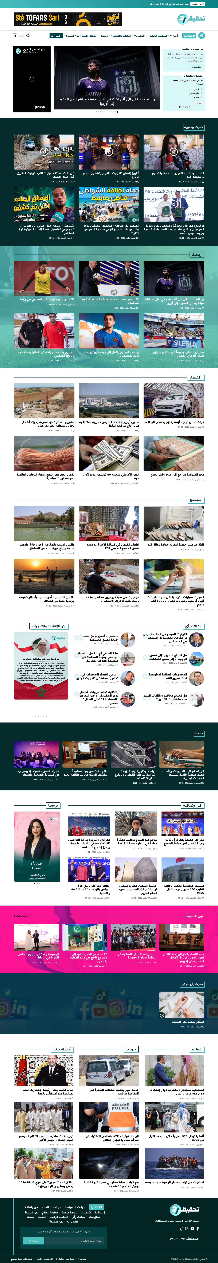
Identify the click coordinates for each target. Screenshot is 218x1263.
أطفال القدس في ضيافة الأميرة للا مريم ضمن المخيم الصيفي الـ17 (113, 546)
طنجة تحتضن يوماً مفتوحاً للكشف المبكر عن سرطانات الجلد (85, 772)
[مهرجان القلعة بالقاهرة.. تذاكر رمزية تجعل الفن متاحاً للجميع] (182, 823)
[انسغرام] (186, 1229)
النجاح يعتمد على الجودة (188, 1022)
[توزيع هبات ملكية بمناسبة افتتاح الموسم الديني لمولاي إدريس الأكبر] (43, 1117)
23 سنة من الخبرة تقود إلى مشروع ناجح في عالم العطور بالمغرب (88, 957)
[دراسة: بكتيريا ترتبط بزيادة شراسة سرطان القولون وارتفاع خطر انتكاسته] (133, 754)
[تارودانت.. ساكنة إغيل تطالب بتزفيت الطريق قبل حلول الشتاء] (44, 152)
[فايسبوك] (197, 1229)
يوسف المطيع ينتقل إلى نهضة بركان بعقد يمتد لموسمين (111, 353)
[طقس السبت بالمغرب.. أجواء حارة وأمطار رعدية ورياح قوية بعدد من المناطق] (44, 523)
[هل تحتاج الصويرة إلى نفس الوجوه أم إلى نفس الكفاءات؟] (196, 659)
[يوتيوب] (192, 1229)
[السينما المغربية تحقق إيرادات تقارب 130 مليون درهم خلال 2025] (182, 869)
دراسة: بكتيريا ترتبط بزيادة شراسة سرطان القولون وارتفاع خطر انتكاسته (135, 774)
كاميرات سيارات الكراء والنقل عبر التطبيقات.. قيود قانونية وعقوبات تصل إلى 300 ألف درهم (174, 600)
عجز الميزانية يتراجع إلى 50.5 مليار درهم (169, 4)
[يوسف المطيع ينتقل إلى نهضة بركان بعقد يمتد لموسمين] (109, 330)
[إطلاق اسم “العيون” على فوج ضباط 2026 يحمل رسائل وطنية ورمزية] (43, 1163)
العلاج (196, 97)
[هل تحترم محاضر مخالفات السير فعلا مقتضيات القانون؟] (196, 699)
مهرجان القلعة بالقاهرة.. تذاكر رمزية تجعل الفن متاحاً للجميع (184, 841)
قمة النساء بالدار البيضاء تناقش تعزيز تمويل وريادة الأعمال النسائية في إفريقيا (183, 957)
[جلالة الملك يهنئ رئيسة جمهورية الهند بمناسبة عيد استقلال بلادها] (43, 1070)
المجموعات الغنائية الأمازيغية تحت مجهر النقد (168, 676)
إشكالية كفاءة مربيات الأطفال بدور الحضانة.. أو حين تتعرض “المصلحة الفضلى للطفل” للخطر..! (98, 697)
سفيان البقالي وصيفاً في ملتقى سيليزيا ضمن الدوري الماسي (178, 353)
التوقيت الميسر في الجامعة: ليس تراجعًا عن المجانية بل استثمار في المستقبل (165, 637)
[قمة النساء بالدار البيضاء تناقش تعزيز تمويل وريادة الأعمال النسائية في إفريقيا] (181, 937)
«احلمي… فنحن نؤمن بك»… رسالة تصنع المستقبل (100, 637)
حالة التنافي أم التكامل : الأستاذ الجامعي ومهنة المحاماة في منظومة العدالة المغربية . (98, 657)
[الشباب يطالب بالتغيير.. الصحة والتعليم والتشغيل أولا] (174, 152)
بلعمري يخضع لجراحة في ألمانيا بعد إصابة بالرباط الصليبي (46, 353)
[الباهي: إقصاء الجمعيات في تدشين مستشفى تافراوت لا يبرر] (127, 678)
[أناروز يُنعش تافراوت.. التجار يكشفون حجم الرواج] (109, 152)
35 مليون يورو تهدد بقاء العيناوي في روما (47, 299)
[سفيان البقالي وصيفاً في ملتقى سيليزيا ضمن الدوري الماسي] (174, 330)
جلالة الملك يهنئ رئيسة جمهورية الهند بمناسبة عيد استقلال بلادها (48, 1091)
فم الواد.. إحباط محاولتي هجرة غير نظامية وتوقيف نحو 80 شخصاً (111, 1184)
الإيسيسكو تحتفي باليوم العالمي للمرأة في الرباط (38, 955)
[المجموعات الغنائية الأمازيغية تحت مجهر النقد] (196, 678)
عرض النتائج (184, 106)
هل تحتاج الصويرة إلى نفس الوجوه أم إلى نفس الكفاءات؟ (168, 657)
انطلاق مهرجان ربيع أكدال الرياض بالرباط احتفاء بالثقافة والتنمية (90, 889)
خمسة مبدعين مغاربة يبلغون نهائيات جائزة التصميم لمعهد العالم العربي (138, 889)
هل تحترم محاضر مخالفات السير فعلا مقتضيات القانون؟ (165, 697)
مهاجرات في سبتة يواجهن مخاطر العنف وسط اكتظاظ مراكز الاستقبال (112, 599)
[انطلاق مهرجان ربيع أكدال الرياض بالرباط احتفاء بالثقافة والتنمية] (89, 869)
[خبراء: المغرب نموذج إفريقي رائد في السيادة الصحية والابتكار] (36, 754)
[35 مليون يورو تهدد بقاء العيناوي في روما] (44, 278)
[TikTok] (181, 1229)
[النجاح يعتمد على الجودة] (181, 1005)
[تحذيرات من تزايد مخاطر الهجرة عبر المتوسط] (174, 1163)
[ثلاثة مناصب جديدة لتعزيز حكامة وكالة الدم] (174, 523)
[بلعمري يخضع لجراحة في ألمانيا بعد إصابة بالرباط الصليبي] (44, 330)
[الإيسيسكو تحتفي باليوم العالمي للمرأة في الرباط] (36, 937)
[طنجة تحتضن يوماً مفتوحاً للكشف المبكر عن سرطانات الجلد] (84, 754)
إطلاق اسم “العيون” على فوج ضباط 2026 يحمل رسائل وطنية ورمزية (46, 1184)
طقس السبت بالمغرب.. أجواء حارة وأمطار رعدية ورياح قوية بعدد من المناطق (46, 546)
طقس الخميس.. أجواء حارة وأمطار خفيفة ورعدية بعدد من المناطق (46, 599)
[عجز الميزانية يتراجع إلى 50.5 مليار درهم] (174, 453)
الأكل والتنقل (193, 93)
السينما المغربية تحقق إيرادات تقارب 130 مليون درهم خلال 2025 (184, 889)
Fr (14, 35)
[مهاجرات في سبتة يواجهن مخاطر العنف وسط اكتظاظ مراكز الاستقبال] (109, 576)
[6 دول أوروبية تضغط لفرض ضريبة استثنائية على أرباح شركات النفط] (109, 400)
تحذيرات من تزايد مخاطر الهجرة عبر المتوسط (174, 1182)
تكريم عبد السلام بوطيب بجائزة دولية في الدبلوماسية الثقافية (137, 841)
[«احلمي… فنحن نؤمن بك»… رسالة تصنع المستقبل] (127, 639)
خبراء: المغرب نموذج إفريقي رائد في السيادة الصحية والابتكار (37, 772)
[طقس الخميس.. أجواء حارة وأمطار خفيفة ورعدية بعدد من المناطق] (44, 576)
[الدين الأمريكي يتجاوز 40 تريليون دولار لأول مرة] (109, 453)
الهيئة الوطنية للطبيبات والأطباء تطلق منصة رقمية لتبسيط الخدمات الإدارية (183, 774)
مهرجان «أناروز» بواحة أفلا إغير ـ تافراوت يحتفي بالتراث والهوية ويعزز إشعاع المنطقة (89, 843)
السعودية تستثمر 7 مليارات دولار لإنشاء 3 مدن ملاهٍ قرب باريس (177, 1091)
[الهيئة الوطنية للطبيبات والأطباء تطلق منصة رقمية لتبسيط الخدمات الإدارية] (181, 754)
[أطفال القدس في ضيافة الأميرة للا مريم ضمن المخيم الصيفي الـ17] (109, 523)
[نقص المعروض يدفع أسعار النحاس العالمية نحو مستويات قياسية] (44, 453)
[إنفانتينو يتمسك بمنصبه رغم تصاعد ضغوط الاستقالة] (109, 278)
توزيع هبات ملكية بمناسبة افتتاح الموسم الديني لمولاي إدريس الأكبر (46, 1138)
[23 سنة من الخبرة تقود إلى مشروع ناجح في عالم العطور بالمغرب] (84, 937)
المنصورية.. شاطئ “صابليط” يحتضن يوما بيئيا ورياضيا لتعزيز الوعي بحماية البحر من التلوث (111, 229)
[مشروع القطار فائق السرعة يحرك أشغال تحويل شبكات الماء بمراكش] (44, 400)
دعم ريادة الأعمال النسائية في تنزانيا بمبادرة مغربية (136, 955)
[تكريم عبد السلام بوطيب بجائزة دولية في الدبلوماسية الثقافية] (136, 823)
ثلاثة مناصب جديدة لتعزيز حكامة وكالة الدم (175, 544)
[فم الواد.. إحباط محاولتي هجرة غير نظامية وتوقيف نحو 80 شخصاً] (109, 1163)
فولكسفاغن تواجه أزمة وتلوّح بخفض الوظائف (174, 422)
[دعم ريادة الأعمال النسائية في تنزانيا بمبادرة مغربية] (133, 937)
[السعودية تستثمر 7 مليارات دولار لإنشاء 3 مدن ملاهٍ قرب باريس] (174, 1070)
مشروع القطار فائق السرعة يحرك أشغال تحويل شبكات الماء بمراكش (48, 423)
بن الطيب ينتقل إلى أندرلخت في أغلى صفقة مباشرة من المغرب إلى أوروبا (107, 101)
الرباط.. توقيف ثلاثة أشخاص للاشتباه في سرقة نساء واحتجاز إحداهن (112, 1138)
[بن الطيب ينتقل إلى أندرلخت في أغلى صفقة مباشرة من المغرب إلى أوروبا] (107, 77)
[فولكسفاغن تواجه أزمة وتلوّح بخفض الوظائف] (174, 400)
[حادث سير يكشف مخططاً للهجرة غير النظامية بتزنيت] (109, 1070)
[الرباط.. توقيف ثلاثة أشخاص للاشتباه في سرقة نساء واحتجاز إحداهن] (109, 1117)
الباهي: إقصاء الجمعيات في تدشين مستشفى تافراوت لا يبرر (97, 676)
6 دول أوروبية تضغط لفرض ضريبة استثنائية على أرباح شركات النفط (109, 423)
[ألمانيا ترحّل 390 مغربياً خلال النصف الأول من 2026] (174, 1117)
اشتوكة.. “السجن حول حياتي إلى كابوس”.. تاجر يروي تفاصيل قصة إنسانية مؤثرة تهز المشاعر (46, 229)
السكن (196, 89)
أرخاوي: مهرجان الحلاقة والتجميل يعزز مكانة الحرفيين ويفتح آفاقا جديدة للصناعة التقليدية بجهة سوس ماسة (174, 229)
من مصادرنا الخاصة (192, 49)
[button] (16, 4)
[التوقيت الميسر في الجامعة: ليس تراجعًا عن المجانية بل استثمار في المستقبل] (196, 639)
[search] (28, 35)
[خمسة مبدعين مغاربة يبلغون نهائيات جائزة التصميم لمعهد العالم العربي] (136, 869)
